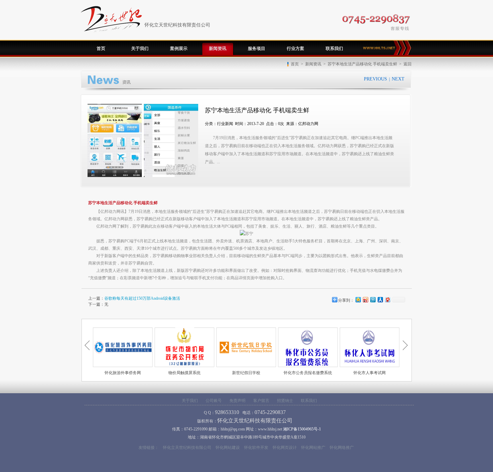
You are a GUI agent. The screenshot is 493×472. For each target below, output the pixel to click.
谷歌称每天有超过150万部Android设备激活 (142, 298)
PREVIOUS (375, 78)
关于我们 (140, 48)
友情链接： (149, 447)
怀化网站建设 (228, 447)
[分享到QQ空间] (358, 299)
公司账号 (214, 400)
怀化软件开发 (256, 447)
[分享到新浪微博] (365, 299)
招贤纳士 (285, 400)
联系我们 (334, 48)
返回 (407, 64)
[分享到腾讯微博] (372, 299)
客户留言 (261, 400)
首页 (295, 64)
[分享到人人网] (380, 299)
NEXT (398, 78)
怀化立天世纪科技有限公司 (187, 447)
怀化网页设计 (285, 447)
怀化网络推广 (342, 447)
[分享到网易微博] (387, 299)
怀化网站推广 (313, 447)
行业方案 (295, 48)
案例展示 (178, 48)
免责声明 (237, 400)
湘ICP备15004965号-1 (302, 429)
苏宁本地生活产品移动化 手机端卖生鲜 (362, 64)
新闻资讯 (217, 48)
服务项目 (256, 48)
